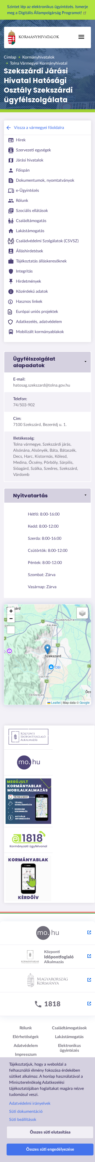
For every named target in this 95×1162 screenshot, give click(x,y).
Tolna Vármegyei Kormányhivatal (38, 63)
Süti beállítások (22, 1120)
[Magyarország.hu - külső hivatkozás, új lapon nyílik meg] (47, 933)
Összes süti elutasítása (50, 1132)
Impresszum (25, 1054)
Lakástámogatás (69, 1037)
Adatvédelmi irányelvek (29, 1103)
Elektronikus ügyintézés (69, 1048)
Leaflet (55, 702)
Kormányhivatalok (38, 37)
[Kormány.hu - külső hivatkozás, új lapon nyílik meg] (47, 980)
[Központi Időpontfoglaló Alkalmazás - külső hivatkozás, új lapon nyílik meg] (47, 957)
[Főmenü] (81, 37)
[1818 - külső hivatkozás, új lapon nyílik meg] (47, 1004)
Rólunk (26, 1028)
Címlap (10, 57)
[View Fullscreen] (11, 630)
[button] (47, 362)
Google (85, 702)
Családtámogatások (69, 1028)
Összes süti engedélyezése (50, 1149)
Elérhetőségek (26, 1037)
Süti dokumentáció (26, 1112)
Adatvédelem (26, 1046)
